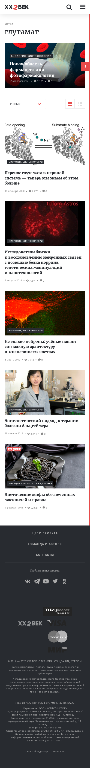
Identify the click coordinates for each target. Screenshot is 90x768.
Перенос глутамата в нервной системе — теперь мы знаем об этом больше (41, 177)
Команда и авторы (45, 544)
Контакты (45, 555)
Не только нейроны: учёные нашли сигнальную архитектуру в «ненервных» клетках (40, 346)
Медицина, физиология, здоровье (30, 483)
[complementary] (89, 391)
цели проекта (45, 533)
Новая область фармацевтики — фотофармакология (32, 69)
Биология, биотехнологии (31, 56)
